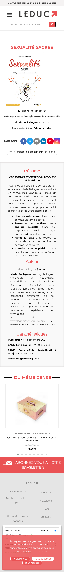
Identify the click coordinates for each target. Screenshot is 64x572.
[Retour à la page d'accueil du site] (37, 14)
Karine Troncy (32, 445)
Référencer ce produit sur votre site (33, 151)
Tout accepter (43, 558)
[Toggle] (7, 15)
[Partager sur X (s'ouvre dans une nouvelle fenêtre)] (30, 141)
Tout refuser (32, 562)
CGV (17, 509)
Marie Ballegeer (29, 122)
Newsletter (46, 500)
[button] (24, 80)
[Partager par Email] (36, 141)
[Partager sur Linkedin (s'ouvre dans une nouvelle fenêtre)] (43, 141)
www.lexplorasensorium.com (27, 321)
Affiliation (46, 517)
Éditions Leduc (43, 128)
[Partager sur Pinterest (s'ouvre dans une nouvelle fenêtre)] (50, 141)
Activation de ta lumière (32, 433)
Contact (46, 492)
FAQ (46, 509)
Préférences (20, 558)
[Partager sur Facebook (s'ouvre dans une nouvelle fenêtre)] (23, 141)
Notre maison (18, 491)
